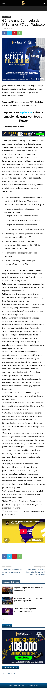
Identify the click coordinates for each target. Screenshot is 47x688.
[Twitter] (9, 33)
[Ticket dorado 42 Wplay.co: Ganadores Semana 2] (7, 611)
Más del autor (26, 582)
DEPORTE (5, 593)
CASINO (5, 614)
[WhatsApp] (19, 33)
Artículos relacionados (11, 582)
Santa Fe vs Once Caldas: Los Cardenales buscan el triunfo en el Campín (35, 572)
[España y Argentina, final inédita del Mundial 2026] (7, 590)
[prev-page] (3, 619)
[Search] (44, 3)
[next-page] (7, 619)
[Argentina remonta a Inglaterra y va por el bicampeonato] (7, 601)
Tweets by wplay (8, 673)
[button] (3, 3)
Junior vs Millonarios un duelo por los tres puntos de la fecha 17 (13, 572)
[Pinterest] (14, 33)
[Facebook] (4, 33)
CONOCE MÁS (6, 16)
